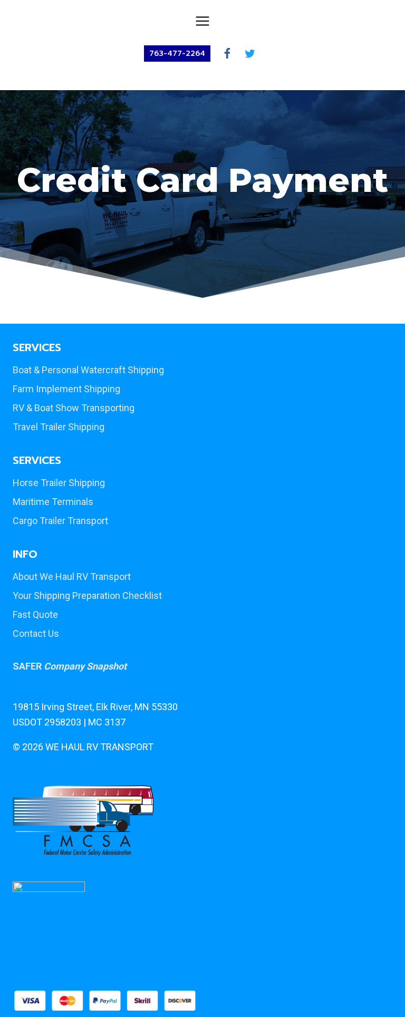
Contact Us (36, 633)
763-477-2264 (177, 53)
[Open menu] (202, 21)
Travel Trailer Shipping (58, 426)
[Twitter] (249, 53)
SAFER (70, 666)
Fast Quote (35, 614)
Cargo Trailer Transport (60, 520)
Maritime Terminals (53, 501)
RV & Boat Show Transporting (73, 407)
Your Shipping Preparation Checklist (87, 595)
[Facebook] (227, 53)
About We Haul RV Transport (72, 576)
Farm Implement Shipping (66, 388)
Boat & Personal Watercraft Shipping (88, 369)
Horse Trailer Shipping (59, 482)
